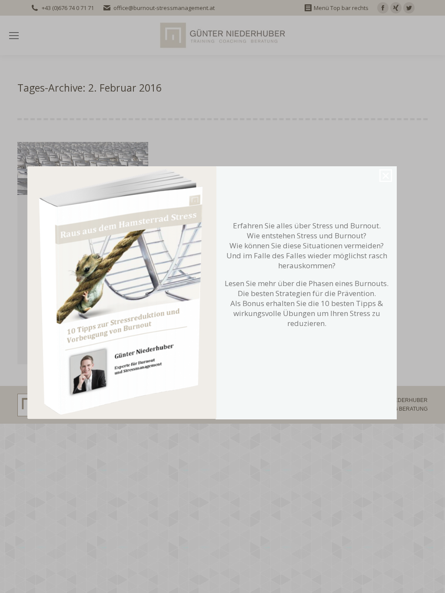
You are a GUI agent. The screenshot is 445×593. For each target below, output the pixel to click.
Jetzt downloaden (305, 360)
